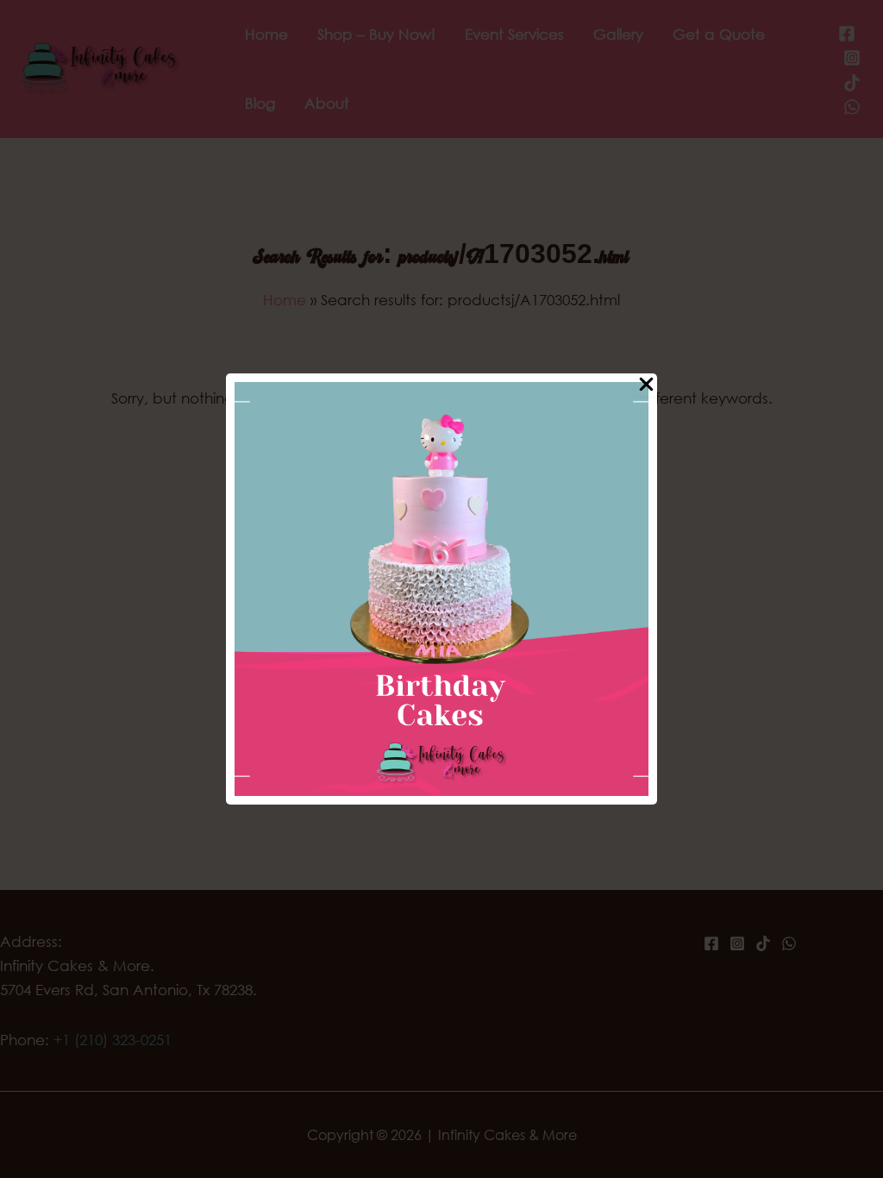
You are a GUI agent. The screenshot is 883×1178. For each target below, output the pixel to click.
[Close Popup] (646, 385)
